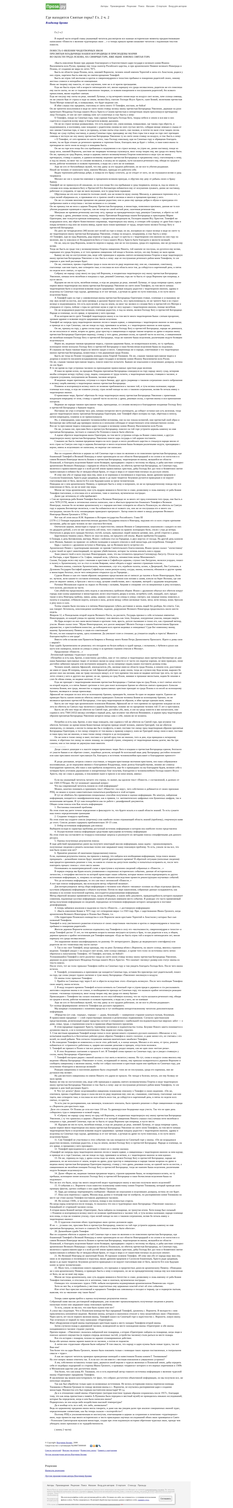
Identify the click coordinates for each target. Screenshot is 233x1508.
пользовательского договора (154, 1489)
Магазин (150, 6)
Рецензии (131, 6)
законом (90, 1491)
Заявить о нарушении (107, 1450)
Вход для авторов (178, 6)
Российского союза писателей (110, 1504)
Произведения (117, 6)
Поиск (141, 6)
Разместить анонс (88, 1450)
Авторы (104, 6)
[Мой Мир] (96, 1446)
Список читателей (53, 1450)
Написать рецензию (55, 1470)
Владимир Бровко (57, 22)
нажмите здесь (143, 1500)
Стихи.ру (132, 1485)
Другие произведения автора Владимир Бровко (66, 1454)
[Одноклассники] (94, 1446)
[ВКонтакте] (91, 1446)
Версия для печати (71, 1450)
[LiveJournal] (99, 1446)
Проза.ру (142, 1485)
